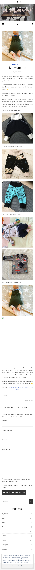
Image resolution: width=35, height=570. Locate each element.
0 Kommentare (28, 400)
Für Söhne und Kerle (14, 387)
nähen (5, 395)
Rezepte (5, 544)
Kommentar (6, 449)
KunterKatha (17, 11)
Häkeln (4, 536)
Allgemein (5, 514)
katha (7, 400)
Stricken (4, 549)
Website (5, 440)
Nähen (20, 64)
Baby (14, 64)
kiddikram (25, 387)
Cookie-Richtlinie (23, 562)
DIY (3, 531)
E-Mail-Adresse (7, 430)
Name (4, 421)
